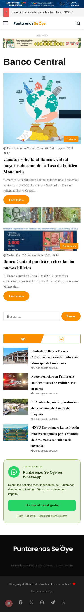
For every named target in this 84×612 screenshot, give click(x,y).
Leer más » (16, 199)
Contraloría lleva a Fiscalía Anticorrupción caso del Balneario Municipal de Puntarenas (54, 357)
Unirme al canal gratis (42, 505)
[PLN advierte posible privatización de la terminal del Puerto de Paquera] (15, 407)
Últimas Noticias (64, 565)
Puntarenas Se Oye (42, 591)
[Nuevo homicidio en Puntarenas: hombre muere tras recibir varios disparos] (15, 381)
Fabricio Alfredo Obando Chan (25, 148)
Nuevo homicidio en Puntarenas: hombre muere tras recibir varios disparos (53, 382)
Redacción (13, 255)
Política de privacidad (22, 565)
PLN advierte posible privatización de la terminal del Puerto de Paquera (54, 408)
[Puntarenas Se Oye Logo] (29, 23)
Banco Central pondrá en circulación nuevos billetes (38, 264)
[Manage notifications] (8, 603)
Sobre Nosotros (44, 565)
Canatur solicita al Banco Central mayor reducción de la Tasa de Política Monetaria (40, 165)
